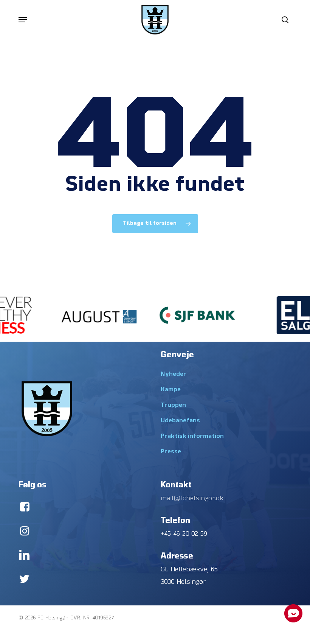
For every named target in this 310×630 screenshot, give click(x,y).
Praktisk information (192, 436)
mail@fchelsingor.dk (192, 498)
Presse (171, 452)
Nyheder (173, 374)
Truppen (173, 405)
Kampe (171, 390)
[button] (23, 19)
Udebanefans (180, 421)
